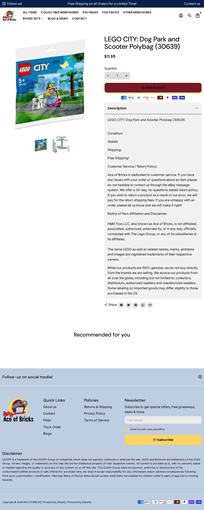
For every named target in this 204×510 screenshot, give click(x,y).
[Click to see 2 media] (61, 144)
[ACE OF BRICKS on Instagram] (4, 4)
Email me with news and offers (147, 429)
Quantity (110, 68)
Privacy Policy (94, 413)
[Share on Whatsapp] (143, 305)
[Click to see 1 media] (40, 144)
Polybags (90, 12)
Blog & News (58, 19)
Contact (79, 19)
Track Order (52, 427)
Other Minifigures (137, 12)
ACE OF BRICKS (32, 502)
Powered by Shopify (54, 502)
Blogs (47, 433)
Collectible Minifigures (60, 12)
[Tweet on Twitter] (128, 305)
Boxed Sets (33, 19)
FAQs (47, 420)
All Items (30, 12)
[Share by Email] (150, 305)
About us (49, 407)
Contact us (192, 4)
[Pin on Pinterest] (135, 305)
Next (94, 84)
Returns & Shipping (98, 407)
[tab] (153, 108)
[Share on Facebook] (121, 305)
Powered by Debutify (80, 502)
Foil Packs (110, 12)
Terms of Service (96, 420)
